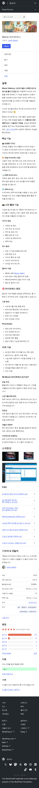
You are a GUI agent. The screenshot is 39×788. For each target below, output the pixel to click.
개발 (6, 70)
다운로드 (6, 46)
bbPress (6, 746)
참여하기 (24, 721)
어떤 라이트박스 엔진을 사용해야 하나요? (10, 509)
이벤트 (23, 724)
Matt (5, 742)
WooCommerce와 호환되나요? (13, 517)
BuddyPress (7, 750)
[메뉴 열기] (35, 3)
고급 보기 (5, 618)
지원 (5, 76)
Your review (6, 653)
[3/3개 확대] (34, 466)
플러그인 (24, 710)
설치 (6, 65)
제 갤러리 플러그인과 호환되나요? (15, 494)
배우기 (4, 721)
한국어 (9, 759)
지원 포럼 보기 (7, 674)
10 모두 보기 (33, 602)
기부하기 (25, 728)
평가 (6, 60)
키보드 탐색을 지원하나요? (12, 536)
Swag (24, 732)
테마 (22, 706)
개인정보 (5, 714)
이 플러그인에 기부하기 (11, 690)
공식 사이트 (10, 129)
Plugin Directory (7, 9)
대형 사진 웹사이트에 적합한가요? (15, 530)
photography (32, 607)
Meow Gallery (19, 273)
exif (19, 607)
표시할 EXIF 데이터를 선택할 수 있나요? (10, 501)
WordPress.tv (8, 732)
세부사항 (7, 54)
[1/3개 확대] (16, 454)
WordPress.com (9, 739)
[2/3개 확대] (34, 454)
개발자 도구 (6, 728)
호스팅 (4, 710)
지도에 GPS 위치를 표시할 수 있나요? (16, 523)
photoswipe (23, 611)
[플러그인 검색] (24, 17)
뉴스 (3, 706)
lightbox (24, 607)
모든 (35, 653)
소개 (3, 703)
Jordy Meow (13, 40)
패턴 (22, 714)
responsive (32, 611)
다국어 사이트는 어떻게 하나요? (14, 543)
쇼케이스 (24, 703)
